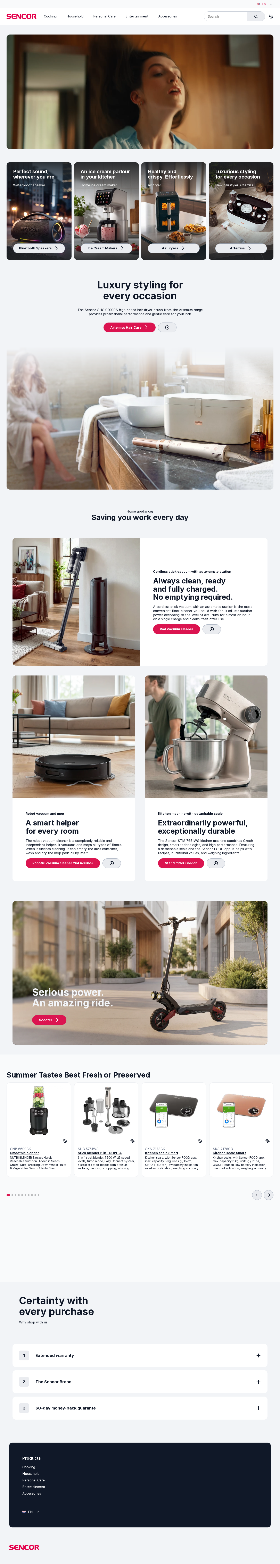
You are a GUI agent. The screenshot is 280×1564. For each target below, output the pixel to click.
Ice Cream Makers (102, 248)
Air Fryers (170, 248)
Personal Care (33, 1480)
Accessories (31, 1493)
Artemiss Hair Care (125, 327)
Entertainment (33, 1487)
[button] (8, 1195)
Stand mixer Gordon (181, 863)
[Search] (256, 16)
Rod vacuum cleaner (176, 629)
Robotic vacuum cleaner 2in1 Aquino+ (62, 863)
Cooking (28, 1467)
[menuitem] (50, 16)
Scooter (45, 1020)
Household (30, 1474)
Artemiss (237, 248)
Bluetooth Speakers (35, 248)
